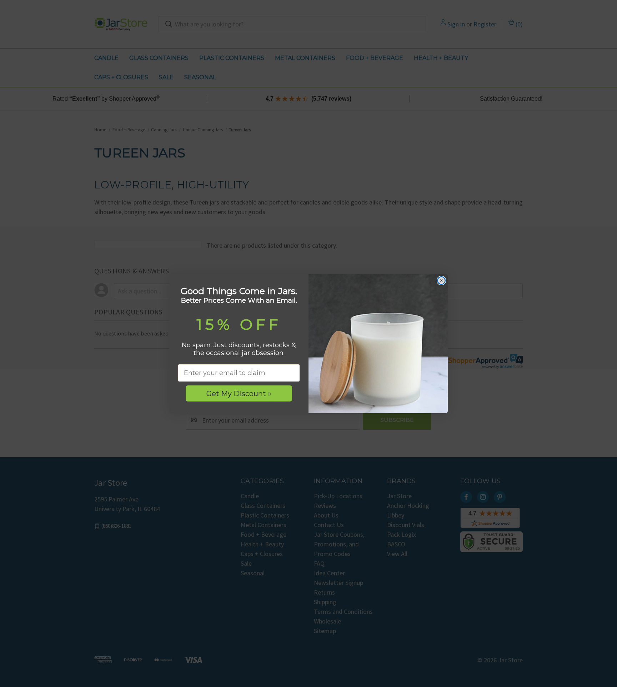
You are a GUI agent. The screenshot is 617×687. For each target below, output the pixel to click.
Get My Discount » (238, 393)
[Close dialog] (441, 280)
